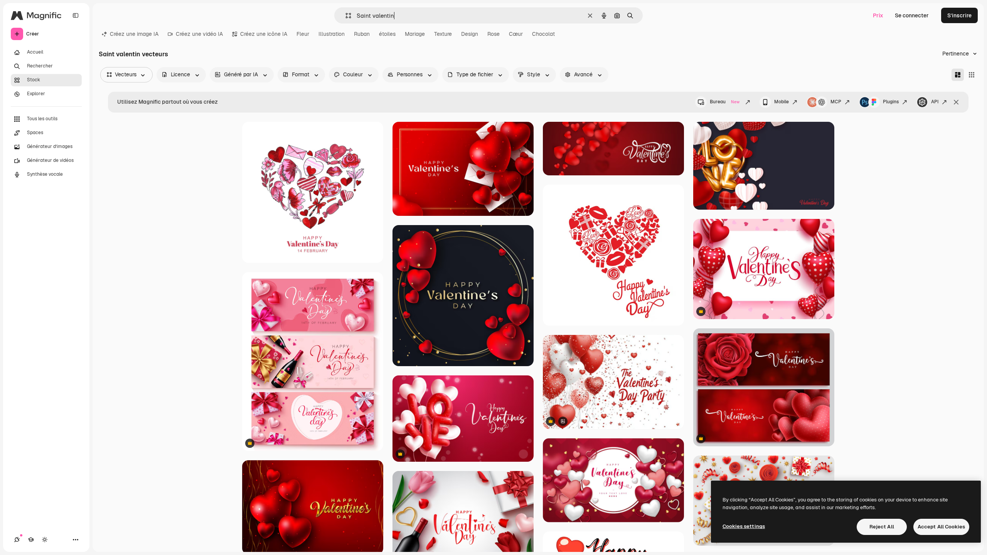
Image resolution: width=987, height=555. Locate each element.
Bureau (724, 102)
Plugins (891, 102)
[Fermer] (956, 102)
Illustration (331, 33)
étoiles (387, 33)
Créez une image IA (134, 33)
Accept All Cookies (941, 526)
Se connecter (912, 15)
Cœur (516, 33)
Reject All (881, 526)
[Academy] (31, 539)
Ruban (362, 33)
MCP (835, 102)
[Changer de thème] (45, 539)
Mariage (415, 33)
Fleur (302, 33)
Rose (493, 33)
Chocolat (543, 33)
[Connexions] (17, 539)
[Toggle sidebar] (75, 15)
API (934, 102)
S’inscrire (959, 15)
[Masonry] (958, 75)
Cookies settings (744, 526)
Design (469, 33)
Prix (878, 15)
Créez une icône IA (263, 33)
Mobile (781, 102)
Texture (443, 33)
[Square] (971, 75)
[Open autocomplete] (345, 15)
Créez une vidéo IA (199, 33)
